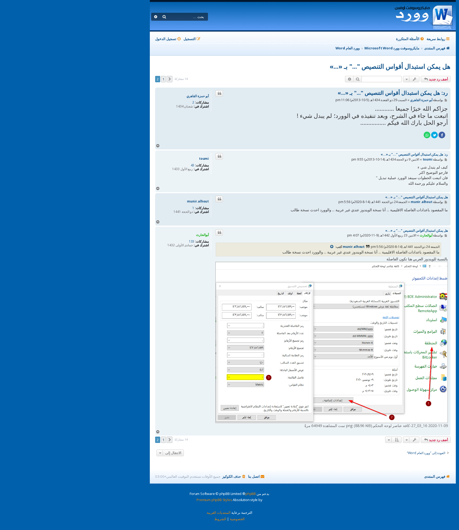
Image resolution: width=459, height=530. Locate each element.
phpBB (250, 493)
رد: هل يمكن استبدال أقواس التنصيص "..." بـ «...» (393, 92)
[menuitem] (410, 39)
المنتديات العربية (219, 512)
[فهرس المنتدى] (423, 16)
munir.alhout (198, 201)
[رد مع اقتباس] (219, 93)
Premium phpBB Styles (214, 499)
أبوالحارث (202, 234)
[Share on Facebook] (442, 135)
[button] (169, 79)
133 (191, 241)
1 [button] (163, 79)
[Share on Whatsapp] (427, 135)
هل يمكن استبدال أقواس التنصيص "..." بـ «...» (390, 66)
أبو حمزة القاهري (197, 96)
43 (192, 165)
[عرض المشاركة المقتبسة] (331, 246)
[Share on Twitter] (434, 135)
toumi (204, 159)
